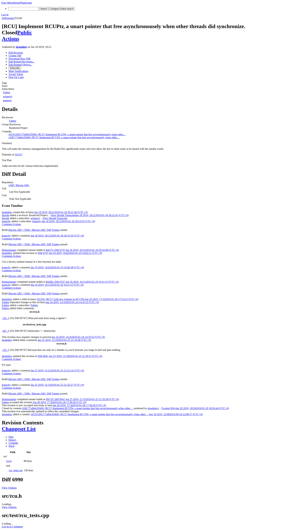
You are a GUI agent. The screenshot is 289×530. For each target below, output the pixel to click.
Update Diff (15, 55)
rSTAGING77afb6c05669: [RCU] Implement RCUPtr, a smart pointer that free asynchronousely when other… (67, 134)
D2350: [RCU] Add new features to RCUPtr (60, 299)
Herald (5, 215)
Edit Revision (16, 52)
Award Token (16, 74)
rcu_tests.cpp (16, 470)
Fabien (6, 92)
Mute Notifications (18, 71)
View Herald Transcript (63, 215)
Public (24, 32)
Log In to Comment (12, 526)
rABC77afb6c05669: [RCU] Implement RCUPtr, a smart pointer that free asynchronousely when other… (64, 137)
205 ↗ (5, 331)
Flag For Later (16, 77)
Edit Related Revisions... (22, 61)
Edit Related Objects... (20, 64)
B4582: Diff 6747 (55, 281)
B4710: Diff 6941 (55, 399)
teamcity (7, 100)
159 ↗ (5, 318)
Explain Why (169, 408)
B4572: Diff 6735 (55, 250)
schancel (7, 96)
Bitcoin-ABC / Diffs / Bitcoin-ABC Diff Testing (34, 230)
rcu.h (9, 461)
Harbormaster (9, 250)
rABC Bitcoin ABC (19, 185)
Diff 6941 (43, 356)
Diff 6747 (43, 253)
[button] (7, 2)
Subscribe (15, 68)
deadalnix (21, 47)
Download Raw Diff (19, 58)
